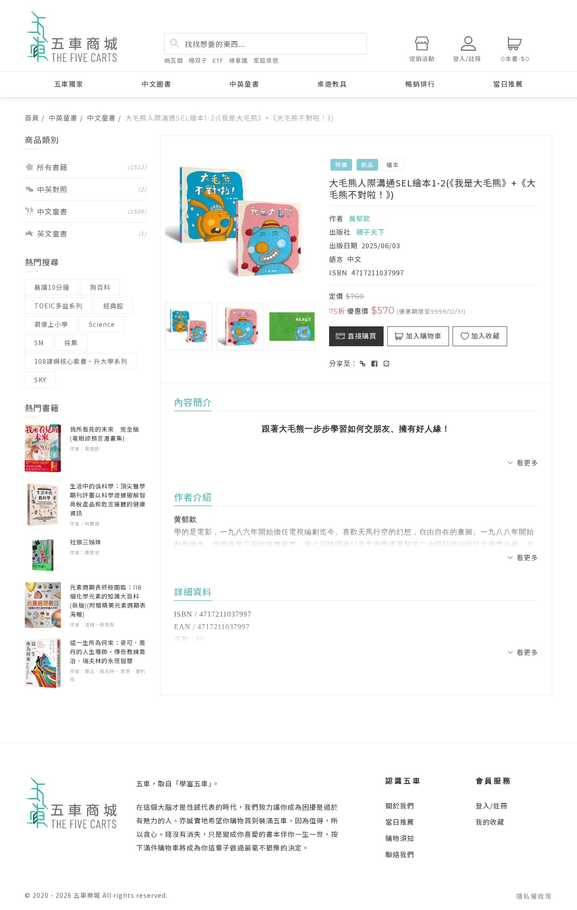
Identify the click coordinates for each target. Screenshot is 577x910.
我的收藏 (490, 821)
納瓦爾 (173, 60)
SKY (40, 379)
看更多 (527, 462)
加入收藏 (485, 336)
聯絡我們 (399, 854)
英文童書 (92, 233)
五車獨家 (69, 84)
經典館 (113, 305)
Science (102, 324)
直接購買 (362, 336)
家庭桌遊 (266, 60)
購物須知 (399, 838)
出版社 (340, 232)
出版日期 (343, 245)
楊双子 (197, 60)
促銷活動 (422, 58)
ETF (218, 60)
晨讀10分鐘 (51, 287)
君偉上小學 (51, 324)
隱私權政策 (534, 896)
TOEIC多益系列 (58, 305)
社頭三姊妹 (85, 542)
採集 (71, 342)
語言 (336, 259)
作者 (336, 218)
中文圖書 (156, 84)
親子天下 (369, 232)
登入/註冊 (492, 805)
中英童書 (244, 84)
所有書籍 (92, 167)
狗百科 (100, 287)
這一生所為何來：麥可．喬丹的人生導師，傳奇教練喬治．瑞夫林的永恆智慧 (108, 651)
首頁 (32, 117)
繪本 (392, 164)
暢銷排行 (420, 84)
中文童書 (101, 117)
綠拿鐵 (238, 60)
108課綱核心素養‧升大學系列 (81, 361)
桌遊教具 (332, 84)
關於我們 (399, 805)
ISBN (338, 272)
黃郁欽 (360, 218)
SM (39, 342)
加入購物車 (424, 336)
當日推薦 (508, 84)
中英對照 (92, 189)
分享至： (343, 363)
